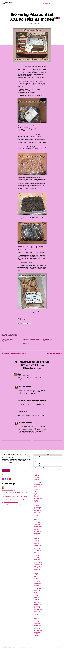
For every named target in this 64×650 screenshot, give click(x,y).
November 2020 (38, 564)
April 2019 (36, 597)
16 (51, 463)
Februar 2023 (37, 522)
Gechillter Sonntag (47, 339)
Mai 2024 (36, 503)
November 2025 (38, 484)
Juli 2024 (36, 500)
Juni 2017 (36, 635)
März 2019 (36, 599)
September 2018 (38, 609)
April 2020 (36, 576)
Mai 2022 (36, 536)
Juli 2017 (36, 634)
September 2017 (38, 630)
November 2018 (38, 606)
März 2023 (36, 521)
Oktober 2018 (37, 608)
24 (55, 465)
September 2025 (38, 488)
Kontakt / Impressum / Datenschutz (34, 1)
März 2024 (36, 505)
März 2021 (36, 557)
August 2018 (37, 611)
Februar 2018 (37, 621)
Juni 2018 (36, 614)
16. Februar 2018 (29, 23)
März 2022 (36, 540)
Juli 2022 (36, 535)
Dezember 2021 (37, 545)
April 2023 (36, 519)
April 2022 (36, 538)
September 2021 (38, 550)
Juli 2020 (36, 571)
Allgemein (32, 9)
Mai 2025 (36, 493)
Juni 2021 (36, 554)
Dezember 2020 (38, 562)
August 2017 (37, 632)
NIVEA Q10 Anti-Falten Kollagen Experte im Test (13, 500)
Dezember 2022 (38, 526)
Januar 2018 (37, 623)
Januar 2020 (37, 581)
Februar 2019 (37, 601)
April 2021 (36, 555)
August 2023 (37, 512)
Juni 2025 (36, 491)
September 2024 (38, 498)
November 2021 (38, 547)
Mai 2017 (36, 637)
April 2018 (36, 618)
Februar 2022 (37, 542)
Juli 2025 (36, 489)
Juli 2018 (36, 613)
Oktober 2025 (37, 486)
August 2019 (37, 590)
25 (59, 465)
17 (55, 463)
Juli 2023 (36, 514)
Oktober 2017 (37, 628)
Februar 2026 (37, 479)
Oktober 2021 (37, 548)
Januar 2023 (37, 524)
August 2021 (37, 552)
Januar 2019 (37, 602)
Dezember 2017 (37, 625)
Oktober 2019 (37, 587)
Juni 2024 (36, 502)
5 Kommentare (37, 23)
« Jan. (35, 469)
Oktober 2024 (37, 496)
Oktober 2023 (37, 508)
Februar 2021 (37, 559)
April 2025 (36, 495)
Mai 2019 (36, 595)
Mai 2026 (36, 474)
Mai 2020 (36, 574)
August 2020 (37, 569)
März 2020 (36, 578)
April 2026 (36, 476)
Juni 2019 (36, 594)
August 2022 (37, 533)
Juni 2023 (36, 515)
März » (59, 469)
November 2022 (38, 528)
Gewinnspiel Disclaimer (47, 3)
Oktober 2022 (37, 529)
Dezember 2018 (38, 604)
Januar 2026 (37, 481)
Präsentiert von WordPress (33, 647)
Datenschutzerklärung (47, 1)
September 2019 (38, 588)
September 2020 (38, 568)
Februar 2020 (37, 580)
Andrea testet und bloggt (7, 3)
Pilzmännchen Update (7, 339)
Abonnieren (6, 470)
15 (47, 463)
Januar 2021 (37, 561)
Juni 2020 (36, 573)
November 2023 (38, 507)
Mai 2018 (36, 616)
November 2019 (38, 585)
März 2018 (36, 620)
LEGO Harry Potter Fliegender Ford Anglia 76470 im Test (15, 504)
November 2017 (38, 627)
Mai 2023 (36, 517)
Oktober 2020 (37, 566)
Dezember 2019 (38, 583)
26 (35, 467)
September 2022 (38, 531)
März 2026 (36, 477)
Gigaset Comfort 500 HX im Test (10, 502)
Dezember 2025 (38, 482)
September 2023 (38, 510)
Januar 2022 (37, 543)
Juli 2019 (36, 592)
